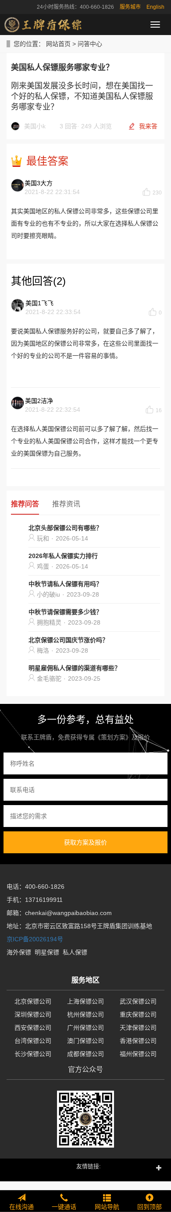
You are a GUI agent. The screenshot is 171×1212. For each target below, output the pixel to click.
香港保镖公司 (138, 1040)
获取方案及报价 (85, 842)
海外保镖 (19, 952)
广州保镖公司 (85, 1027)
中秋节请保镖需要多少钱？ (65, 611)
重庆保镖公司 (138, 1014)
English (155, 7)
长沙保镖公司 (32, 1053)
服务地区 (85, 980)
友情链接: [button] (88, 1166)
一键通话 (64, 1206)
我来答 (148, 126)
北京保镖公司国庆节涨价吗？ (68, 639)
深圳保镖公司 (32, 1014)
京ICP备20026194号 (35, 939)
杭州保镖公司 (85, 1014)
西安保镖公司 (32, 1027)
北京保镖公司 (32, 1001)
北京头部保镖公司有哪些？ (65, 527)
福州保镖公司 (138, 1053)
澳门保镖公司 (85, 1040)
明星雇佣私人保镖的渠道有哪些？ (74, 667)
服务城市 (130, 7)
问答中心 (90, 43)
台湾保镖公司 (32, 1040)
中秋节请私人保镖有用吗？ (65, 583)
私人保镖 (75, 952)
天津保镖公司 (138, 1027)
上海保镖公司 (85, 1001)
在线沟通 (21, 1206)
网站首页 (58, 43)
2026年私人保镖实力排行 (63, 555)
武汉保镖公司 (138, 1001)
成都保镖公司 (85, 1053)
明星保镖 (47, 952)
